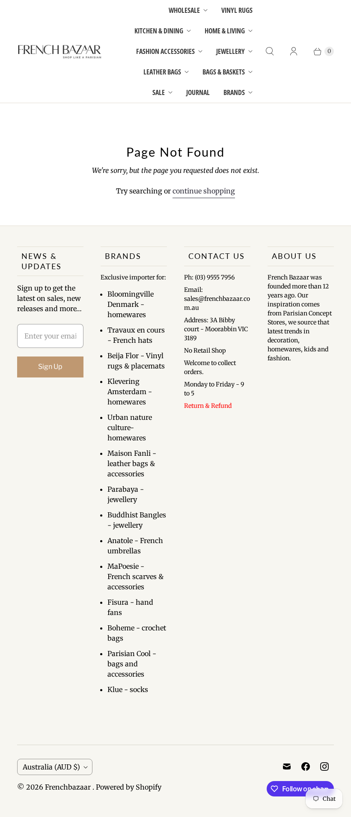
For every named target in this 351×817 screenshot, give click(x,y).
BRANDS (234, 92)
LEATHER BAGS (162, 72)
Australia (51, 767)
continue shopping (204, 191)
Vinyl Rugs (237, 10)
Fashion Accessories (165, 51)
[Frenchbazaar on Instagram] (324, 766)
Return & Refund (208, 406)
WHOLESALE (184, 10)
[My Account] (294, 51)
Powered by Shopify (128, 787)
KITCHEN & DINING (158, 31)
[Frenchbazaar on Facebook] (305, 766)
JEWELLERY (230, 51)
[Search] (270, 51)
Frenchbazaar (68, 787)
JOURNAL (198, 92)
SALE (158, 92)
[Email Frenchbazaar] (286, 766)
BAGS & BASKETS (223, 72)
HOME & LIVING (225, 31)
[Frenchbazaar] (60, 51)
